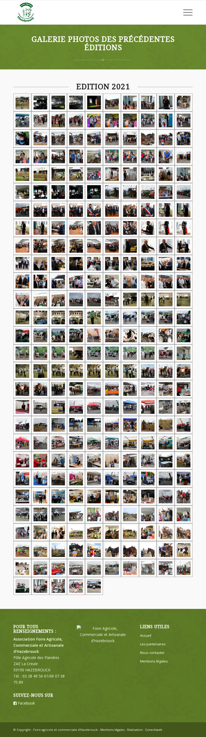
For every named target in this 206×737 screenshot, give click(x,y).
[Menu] (185, 12)
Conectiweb (153, 730)
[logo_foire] (26, 12)
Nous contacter (152, 652)
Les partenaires (153, 644)
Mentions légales (154, 661)
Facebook (26, 703)
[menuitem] (185, 12)
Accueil (145, 635)
